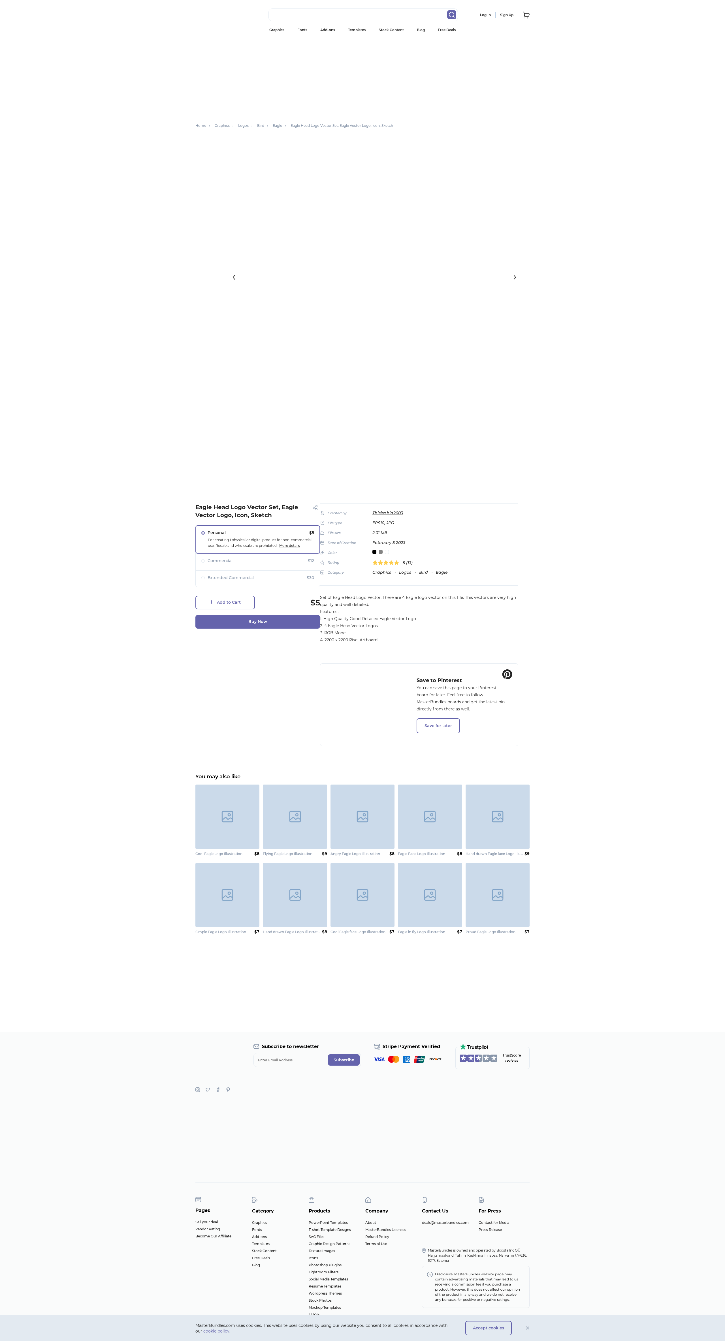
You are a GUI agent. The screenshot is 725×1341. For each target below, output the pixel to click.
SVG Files (316, 1237)
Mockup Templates (325, 1307)
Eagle (442, 572)
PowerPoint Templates (328, 1222)
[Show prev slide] (234, 277)
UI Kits (314, 1314)
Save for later (438, 725)
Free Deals (447, 30)
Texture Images (322, 1251)
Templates (357, 30)
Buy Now (257, 621)
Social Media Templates (328, 1279)
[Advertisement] (362, 77)
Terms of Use (376, 1244)
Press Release (490, 1230)
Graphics (276, 30)
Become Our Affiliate (213, 1236)
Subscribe (344, 1059)
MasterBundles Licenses (385, 1230)
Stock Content (391, 30)
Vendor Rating (207, 1229)
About (370, 1222)
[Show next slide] (514, 277)
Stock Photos (320, 1300)
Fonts (302, 30)
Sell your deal (206, 1222)
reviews (511, 1060)
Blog (421, 30)
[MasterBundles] (213, 15)
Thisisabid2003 (387, 512)
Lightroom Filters (323, 1272)
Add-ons (327, 30)
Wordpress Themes (325, 1293)
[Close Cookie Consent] (528, 1328)
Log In (485, 15)
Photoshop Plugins (325, 1265)
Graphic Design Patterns (329, 1244)
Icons (313, 1258)
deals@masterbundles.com (445, 1222)
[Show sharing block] (315, 507)
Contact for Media (494, 1222)
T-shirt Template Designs (330, 1230)
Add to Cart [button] (229, 602)
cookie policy (216, 1331)
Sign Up (506, 15)
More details (289, 545)
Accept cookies (488, 1328)
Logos (405, 572)
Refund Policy (377, 1237)
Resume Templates (325, 1286)
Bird (423, 572)
